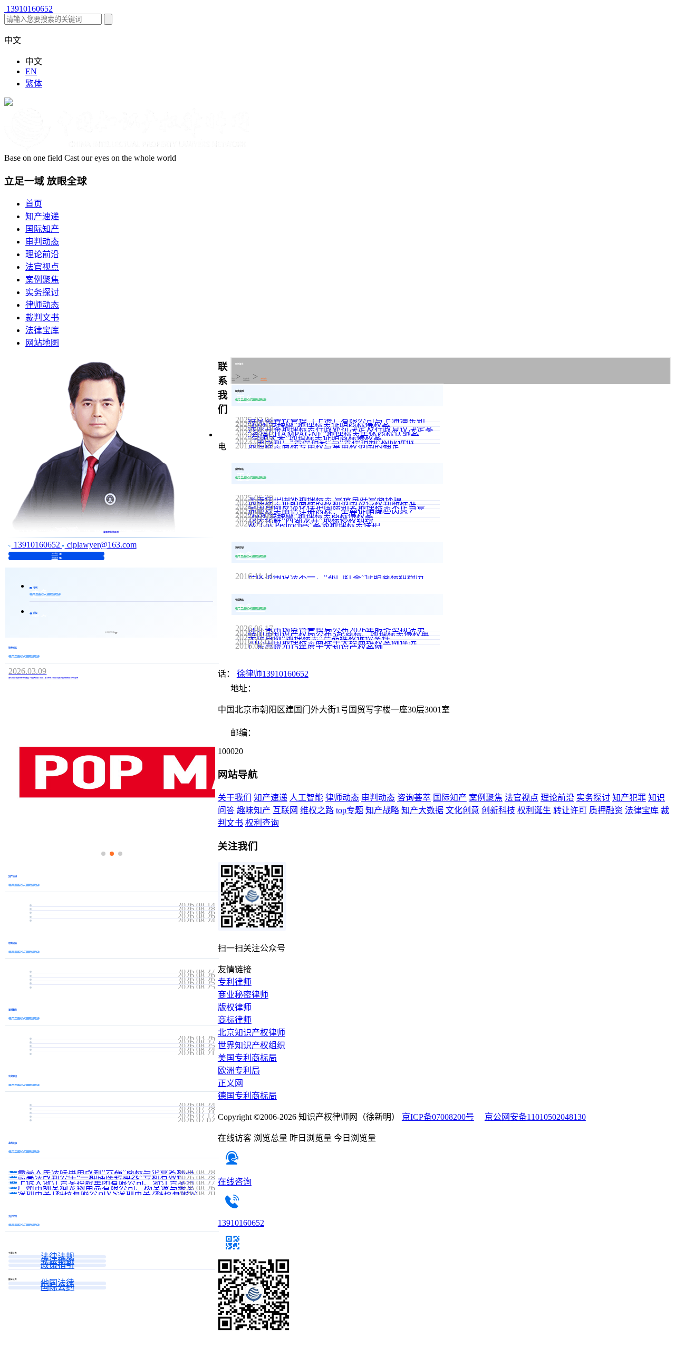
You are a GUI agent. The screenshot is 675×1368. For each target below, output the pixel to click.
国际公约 (57, 1287)
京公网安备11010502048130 (535, 1116)
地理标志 (246, 379)
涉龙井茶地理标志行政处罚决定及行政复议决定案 (340, 429)
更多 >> (45, 594)
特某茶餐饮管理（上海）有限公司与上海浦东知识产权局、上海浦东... (344, 421)
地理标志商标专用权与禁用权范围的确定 (324, 446)
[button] (103, 854)
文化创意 (462, 810)
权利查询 (262, 822)
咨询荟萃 (414, 797)
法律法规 (57, 1256)
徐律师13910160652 (272, 673)
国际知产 (42, 228)
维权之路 (317, 810)
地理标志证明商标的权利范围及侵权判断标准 (332, 503)
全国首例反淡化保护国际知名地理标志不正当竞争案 (344, 508)
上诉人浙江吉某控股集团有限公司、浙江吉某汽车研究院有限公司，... (116, 1183)
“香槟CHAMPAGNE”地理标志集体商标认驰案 (333, 434)
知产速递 (42, 216)
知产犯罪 (629, 797)
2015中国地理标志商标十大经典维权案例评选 (332, 642)
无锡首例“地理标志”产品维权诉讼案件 (319, 638)
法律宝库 (42, 330)
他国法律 (57, 1283)
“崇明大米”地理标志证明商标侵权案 (315, 438)
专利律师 (235, 982)
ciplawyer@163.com (101, 544)
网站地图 (42, 342)
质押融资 (606, 810)
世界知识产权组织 (251, 1045)
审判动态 (42, 241)
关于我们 (55, 554)
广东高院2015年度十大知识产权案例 (315, 647)
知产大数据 (422, 810)
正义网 (230, 1083)
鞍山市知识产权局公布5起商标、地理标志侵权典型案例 (344, 634)
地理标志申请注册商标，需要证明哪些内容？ (332, 512)
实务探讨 (42, 292)
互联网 (285, 810)
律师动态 (42, 304)
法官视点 (42, 266)
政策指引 (57, 1265)
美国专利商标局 (247, 1057)
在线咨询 (55, 558)
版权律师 (235, 1007)
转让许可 (570, 810)
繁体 (33, 83)
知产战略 (382, 810)
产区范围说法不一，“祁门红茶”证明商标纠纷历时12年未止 (344, 577)
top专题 (349, 810)
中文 (33, 61)
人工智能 (306, 797)
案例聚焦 (42, 279)
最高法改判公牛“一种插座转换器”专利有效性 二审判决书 (116, 1177)
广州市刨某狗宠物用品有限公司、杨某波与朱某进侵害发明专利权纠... (116, 1188)
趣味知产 (254, 810)
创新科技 (498, 810)
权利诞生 (534, 810)
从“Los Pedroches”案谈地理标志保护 (314, 525)
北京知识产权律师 (251, 1032)
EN (31, 71)
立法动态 (57, 1261)
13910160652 (28, 8)
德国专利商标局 (247, 1095)
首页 (33, 203)
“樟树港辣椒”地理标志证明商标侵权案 (319, 425)
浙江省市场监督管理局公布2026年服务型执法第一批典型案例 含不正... (344, 630)
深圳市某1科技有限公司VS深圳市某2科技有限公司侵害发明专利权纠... (116, 1193)
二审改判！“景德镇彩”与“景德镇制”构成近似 (331, 442)
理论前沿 (42, 254)
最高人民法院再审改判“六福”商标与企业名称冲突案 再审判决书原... (116, 1172)
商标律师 (235, 1019)
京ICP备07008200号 (438, 1116)
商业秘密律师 (243, 994)
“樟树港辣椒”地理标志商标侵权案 (310, 516)
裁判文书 (42, 317)
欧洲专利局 (239, 1070)
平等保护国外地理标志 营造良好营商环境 (325, 499)
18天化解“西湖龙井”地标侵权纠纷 (310, 520)
